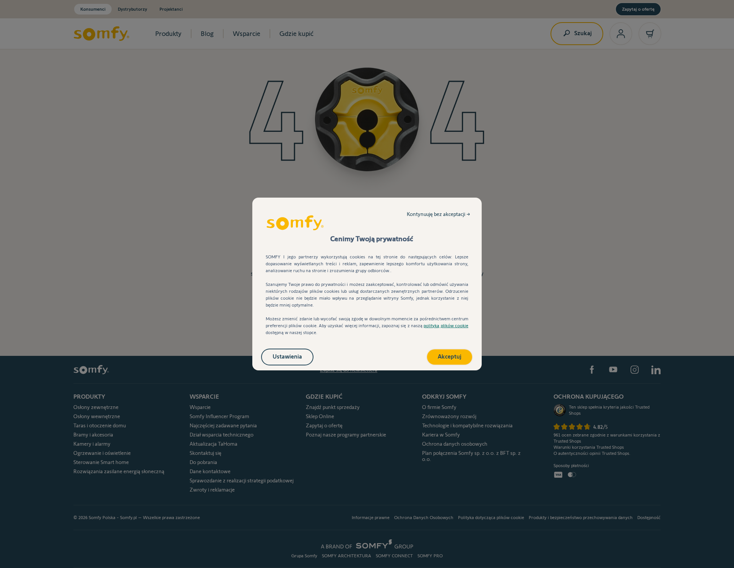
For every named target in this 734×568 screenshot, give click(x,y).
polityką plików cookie (446, 325)
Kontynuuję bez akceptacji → (438, 214)
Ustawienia (287, 356)
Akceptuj (449, 356)
